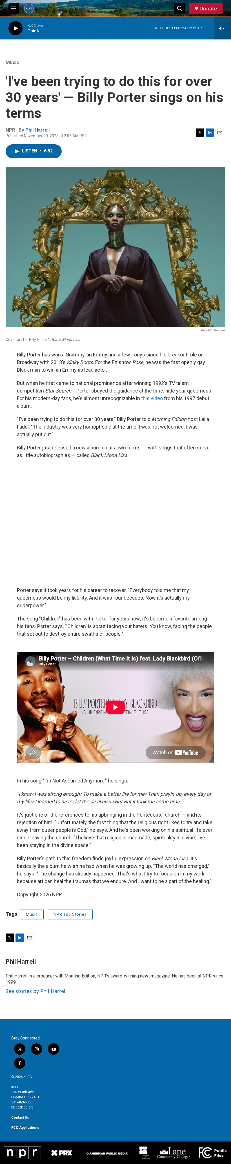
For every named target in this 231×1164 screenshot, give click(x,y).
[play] (15, 28)
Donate (208, 9)
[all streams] (222, 28)
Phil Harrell (37, 130)
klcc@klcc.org (22, 1107)
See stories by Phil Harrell (36, 991)
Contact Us (20, 1117)
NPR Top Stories (70, 914)
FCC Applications (25, 1128)
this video (152, 398)
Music (12, 62)
